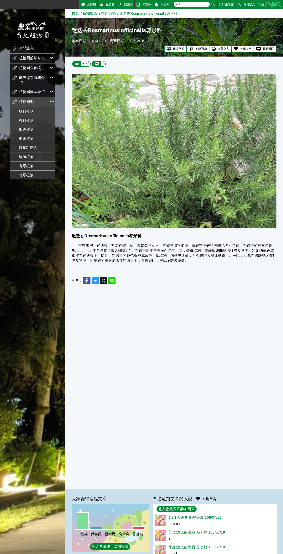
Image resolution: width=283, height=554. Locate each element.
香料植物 (26, 120)
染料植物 (26, 111)
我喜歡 (96, 534)
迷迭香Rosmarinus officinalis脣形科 (148, 13)
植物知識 (90, 13)
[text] (192, 4)
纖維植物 (26, 139)
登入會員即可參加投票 (110, 547)
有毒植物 (26, 166)
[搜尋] (213, 4)
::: (1, 4)
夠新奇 (123, 534)
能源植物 (26, 157)
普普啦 (137, 534)
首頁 (75, 13)
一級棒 (82, 534)
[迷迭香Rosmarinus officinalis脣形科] (174, 227)
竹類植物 (26, 175)
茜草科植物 (28, 148)
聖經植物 (26, 130)
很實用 (110, 534)
